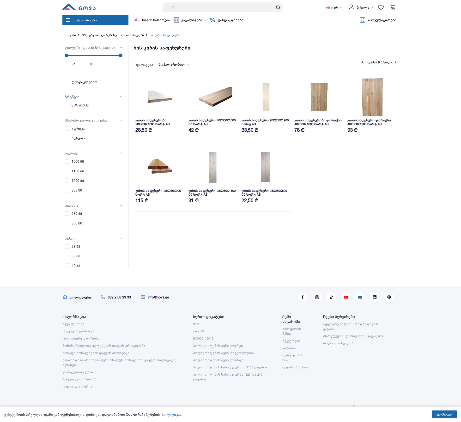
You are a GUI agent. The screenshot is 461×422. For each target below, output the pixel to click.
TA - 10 (198, 331)
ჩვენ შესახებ (73, 324)
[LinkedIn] (374, 297)
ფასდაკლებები (230, 20)
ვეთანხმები (444, 414)
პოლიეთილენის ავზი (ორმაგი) (218, 360)
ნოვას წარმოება (156, 20)
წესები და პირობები (79, 379)
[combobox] (172, 64)
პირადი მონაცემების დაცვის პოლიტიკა (95, 353)
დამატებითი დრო (77, 372)
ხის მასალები (134, 35)
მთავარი (70, 35)
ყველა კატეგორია (77, 386)
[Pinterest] (389, 297)
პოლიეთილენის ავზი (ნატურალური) (223, 353)
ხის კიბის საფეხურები (165, 35)
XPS (196, 324)
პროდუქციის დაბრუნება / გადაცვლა (353, 336)
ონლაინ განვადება (339, 343)
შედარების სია (295, 367)
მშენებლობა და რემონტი (100, 35)
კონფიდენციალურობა (81, 338)
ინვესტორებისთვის (78, 331)
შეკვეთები (291, 341)
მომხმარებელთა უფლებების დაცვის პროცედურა (103, 346)
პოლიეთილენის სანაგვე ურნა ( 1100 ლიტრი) (230, 367)
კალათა (289, 348)
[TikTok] (331, 297)
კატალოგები (191, 20)
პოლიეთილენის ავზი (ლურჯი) (218, 346)
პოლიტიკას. (172, 414)
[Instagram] (317, 297)
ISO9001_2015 (203, 338)
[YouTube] (346, 297)
